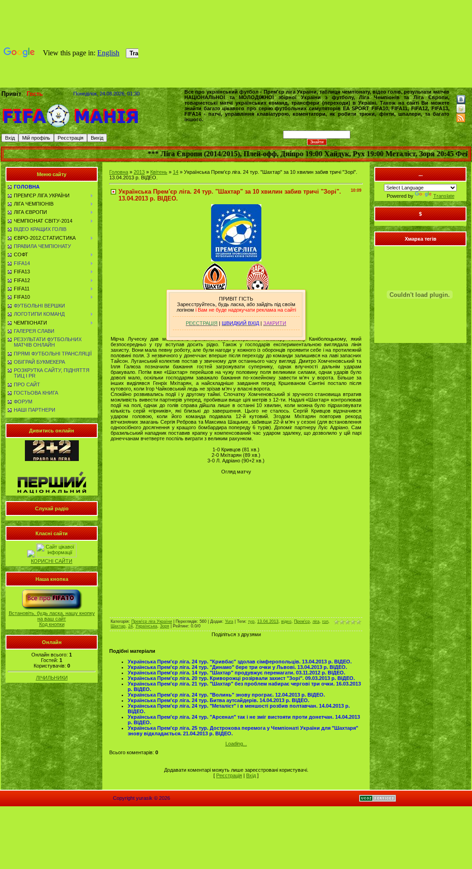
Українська (146, 626)
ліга (316, 621)
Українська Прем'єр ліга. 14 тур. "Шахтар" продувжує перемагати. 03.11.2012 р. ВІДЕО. (236, 672)
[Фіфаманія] (70, 126)
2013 (139, 172)
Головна (118, 172)
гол (325, 621)
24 (130, 626)
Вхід (251, 775)
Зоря (164, 626)
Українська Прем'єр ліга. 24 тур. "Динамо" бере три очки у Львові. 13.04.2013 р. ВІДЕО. (237, 667)
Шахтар (118, 626)
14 (175, 172)
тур (251, 621)
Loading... (236, 743)
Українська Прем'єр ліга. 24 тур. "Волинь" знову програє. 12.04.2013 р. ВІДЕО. (226, 695)
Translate (443, 196)
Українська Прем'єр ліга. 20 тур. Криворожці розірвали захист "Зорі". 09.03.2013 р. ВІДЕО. (241, 678)
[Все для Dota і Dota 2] (31, 555)
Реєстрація (229, 775)
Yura (229, 621)
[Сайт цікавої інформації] (56, 555)
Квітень (158, 172)
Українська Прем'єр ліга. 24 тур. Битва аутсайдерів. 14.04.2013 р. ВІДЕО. (218, 700)
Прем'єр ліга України (151, 621)
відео (286, 621)
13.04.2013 (267, 621)
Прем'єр (302, 621)
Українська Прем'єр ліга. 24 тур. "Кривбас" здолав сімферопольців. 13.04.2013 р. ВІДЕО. (240, 661)
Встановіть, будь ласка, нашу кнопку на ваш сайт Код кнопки (52, 618)
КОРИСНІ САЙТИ (51, 561)
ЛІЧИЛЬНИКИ (52, 677)
